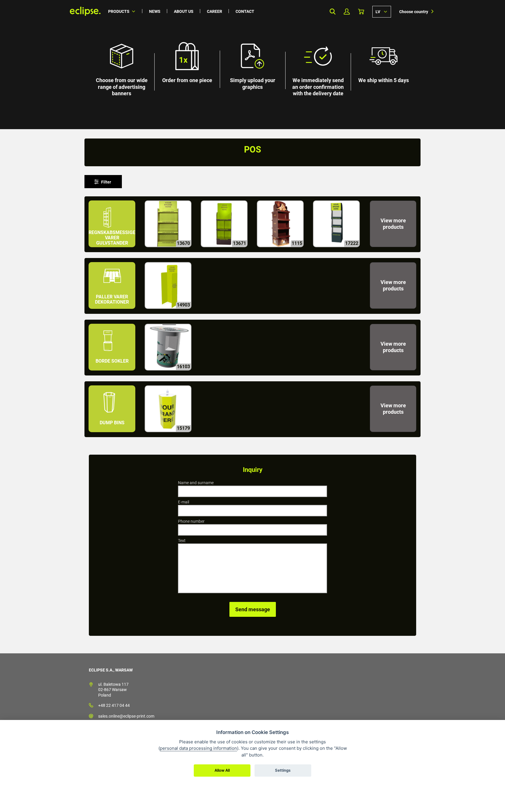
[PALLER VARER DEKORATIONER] (112, 311)
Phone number (191, 521)
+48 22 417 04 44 (114, 705)
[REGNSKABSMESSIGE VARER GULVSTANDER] (112, 249)
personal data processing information (198, 748)
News (154, 11)
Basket (361, 11)
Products (118, 11)
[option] (252, 64)
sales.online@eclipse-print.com (126, 716)
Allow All (222, 770)
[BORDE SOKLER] (112, 373)
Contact (245, 11)
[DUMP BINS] (112, 434)
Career (214, 11)
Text (182, 541)
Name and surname (196, 483)
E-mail (183, 502)
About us (183, 11)
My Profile (347, 11)
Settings (282, 770)
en (381, 11)
